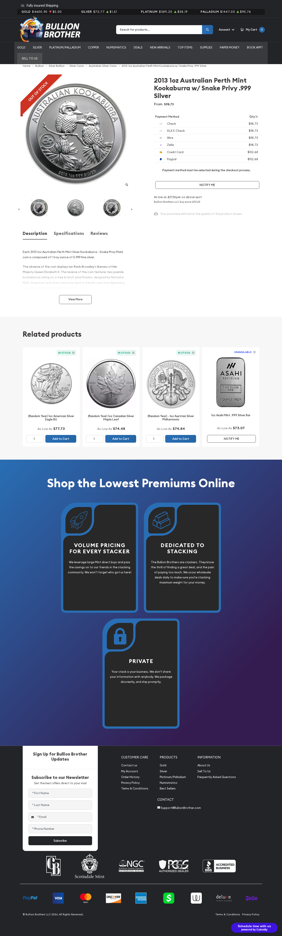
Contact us (129, 765)
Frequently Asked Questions (216, 777)
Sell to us (30, 58)
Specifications (69, 233)
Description (35, 233)
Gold (21, 47)
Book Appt (255, 47)
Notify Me (207, 185)
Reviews (99, 233)
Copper (93, 47)
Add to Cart (60, 439)
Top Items (185, 47)
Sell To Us (204, 771)
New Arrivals (160, 47)
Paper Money (229, 47)
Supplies (206, 47)
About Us (203, 765)
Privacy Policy (130, 783)
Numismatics (116, 47)
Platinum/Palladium (65, 47)
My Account (129, 771)
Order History (130, 777)
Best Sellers (168, 788)
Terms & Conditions (134, 788)
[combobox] (159, 29)
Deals (138, 47)
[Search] (207, 29)
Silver (37, 47)
